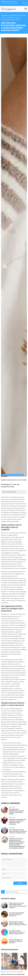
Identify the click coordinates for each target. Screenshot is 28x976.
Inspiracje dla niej (8, 474)
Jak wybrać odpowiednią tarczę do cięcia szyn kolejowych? (16, 914)
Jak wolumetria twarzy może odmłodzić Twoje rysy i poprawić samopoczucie (18, 831)
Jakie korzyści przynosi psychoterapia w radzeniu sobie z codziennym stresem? (18, 923)
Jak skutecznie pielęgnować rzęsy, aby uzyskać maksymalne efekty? (16, 811)
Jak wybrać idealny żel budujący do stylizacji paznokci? (15, 941)
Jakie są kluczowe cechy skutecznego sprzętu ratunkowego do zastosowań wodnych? (17, 905)
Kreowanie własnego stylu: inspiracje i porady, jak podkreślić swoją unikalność (17, 822)
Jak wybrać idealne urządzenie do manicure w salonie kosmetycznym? (17, 932)
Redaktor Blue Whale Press (10, 480)
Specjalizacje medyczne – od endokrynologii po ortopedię (9, 2)
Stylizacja (20, 474)
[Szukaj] (3, 892)
